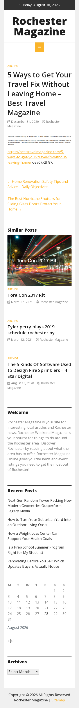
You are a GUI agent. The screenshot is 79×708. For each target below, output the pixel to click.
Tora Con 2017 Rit (26, 295)
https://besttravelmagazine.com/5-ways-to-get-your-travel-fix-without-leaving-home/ (37, 157)
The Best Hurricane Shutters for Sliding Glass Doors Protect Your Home (34, 204)
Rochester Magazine (39, 26)
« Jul (10, 640)
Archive (12, 66)
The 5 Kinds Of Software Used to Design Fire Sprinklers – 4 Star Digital (39, 370)
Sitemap (58, 700)
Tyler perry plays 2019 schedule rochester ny (31, 330)
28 (46, 613)
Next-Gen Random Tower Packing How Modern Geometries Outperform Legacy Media (39, 505)
